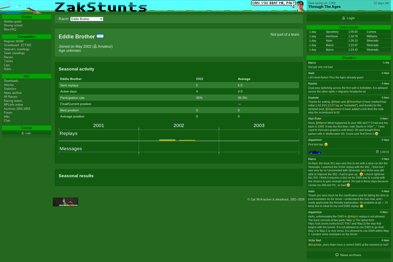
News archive (13, 93)
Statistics (10, 88)
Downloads (11, 80)
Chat (7, 120)
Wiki (7, 116)
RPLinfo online (13, 104)
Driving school (13, 25)
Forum (8, 112)
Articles (9, 85)
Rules (7, 69)
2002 (199, 79)
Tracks (8, 61)
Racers (8, 57)
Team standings (14, 53)
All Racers (11, 96)
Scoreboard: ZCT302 (17, 45)
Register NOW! (14, 41)
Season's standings (17, 49)
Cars (7, 65)
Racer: (64, 19)
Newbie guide (12, 21)
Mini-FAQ (10, 29)
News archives (350, 255)
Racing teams (13, 100)
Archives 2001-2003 (17, 108)
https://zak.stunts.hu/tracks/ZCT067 (329, 223)
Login (351, 18)
